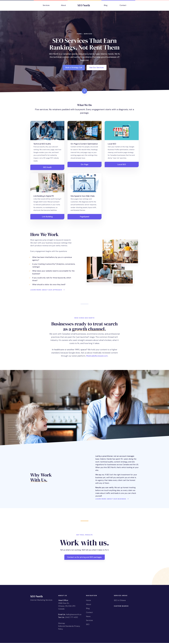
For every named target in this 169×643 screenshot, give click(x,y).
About (63, 5)
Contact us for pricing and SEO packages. (84, 557)
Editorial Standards (66, 626)
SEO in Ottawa (120, 600)
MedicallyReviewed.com (97, 356)
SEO (87, 624)
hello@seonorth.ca (73, 614)
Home (79, 34)
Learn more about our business (111, 499)
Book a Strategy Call (73, 67)
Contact (123, 5)
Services (46, 5)
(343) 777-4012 (71, 617)
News (88, 616)
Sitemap (61, 623)
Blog (105, 5)
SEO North (84, 5)
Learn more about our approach (46, 290)
